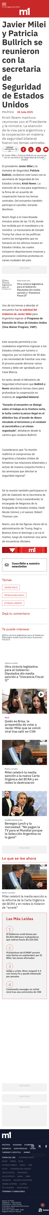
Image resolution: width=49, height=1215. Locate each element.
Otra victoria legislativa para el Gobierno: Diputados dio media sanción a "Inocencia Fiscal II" (30, 289)
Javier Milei (11, 587)
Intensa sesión (11, 663)
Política (8, 112)
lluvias (23, 1184)
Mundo (27, 1152)
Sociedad (17, 1145)
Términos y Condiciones (13, 1191)
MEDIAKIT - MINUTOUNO (11, 1203)
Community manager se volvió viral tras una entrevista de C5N (24, 990)
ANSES (22, 1165)
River (4, 1161)
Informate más (23, 280)
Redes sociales (11, 769)
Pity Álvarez (8, 1188)
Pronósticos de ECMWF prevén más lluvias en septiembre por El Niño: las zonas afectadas (24, 955)
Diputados (22, 1172)
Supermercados (26, 1157)
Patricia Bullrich (14, 595)
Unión (13, 1161)
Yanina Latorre (9, 1184)
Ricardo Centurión (22, 1180)
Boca (20, 1161)
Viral (7, 717)
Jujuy (4, 1169)
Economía (29, 1145)
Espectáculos (20, 1148)
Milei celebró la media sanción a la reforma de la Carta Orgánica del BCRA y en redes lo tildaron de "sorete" (24, 901)
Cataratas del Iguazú (20, 1169)
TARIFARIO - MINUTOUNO (12, 1204)
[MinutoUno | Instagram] (32, 1146)
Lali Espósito (8, 1176)
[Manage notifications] (42, 1205)
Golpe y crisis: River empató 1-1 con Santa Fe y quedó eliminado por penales (23, 973)
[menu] (6, 4)
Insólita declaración (13, 820)
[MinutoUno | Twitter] (39, 1146)
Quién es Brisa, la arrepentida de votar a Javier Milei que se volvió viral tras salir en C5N (23, 726)
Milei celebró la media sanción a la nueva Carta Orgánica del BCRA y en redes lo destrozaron (22, 777)
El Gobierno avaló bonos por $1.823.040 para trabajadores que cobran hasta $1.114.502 (22, 937)
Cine (30, 1165)
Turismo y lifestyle (11, 1152)
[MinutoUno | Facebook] (45, 1146)
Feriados (6, 1180)
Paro (28, 1176)
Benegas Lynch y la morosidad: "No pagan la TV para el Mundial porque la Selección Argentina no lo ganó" (23, 830)
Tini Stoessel (8, 1172)
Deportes (6, 1148)
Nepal (20, 1176)
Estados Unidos (13, 603)
